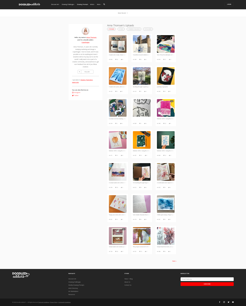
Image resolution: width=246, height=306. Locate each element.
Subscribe (207, 284)
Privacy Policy (53, 302)
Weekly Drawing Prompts (76, 285)
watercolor (75, 82)
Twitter (76, 95)
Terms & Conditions (43, 302)
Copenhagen (85, 42)
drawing (83, 80)
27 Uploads (111, 29)
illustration (89, 80)
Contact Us (127, 285)
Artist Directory (73, 288)
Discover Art (72, 279)
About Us (127, 282)
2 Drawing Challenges (134, 29)
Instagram (77, 92)
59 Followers (148, 29)
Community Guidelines (64, 302)
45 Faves (121, 29)
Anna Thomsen (91, 37)
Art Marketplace (73, 291)
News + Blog (128, 279)
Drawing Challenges (74, 282)
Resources (71, 294)
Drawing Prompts (82, 4)
